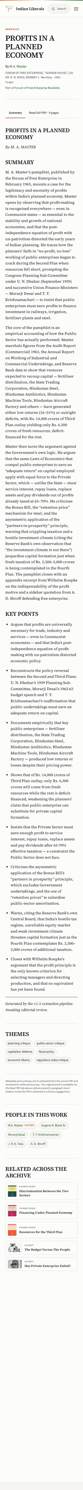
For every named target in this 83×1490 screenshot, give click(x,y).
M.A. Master (18, 66)
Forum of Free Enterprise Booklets (37, 88)
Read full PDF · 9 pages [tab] (44, 113)
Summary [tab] (15, 113)
